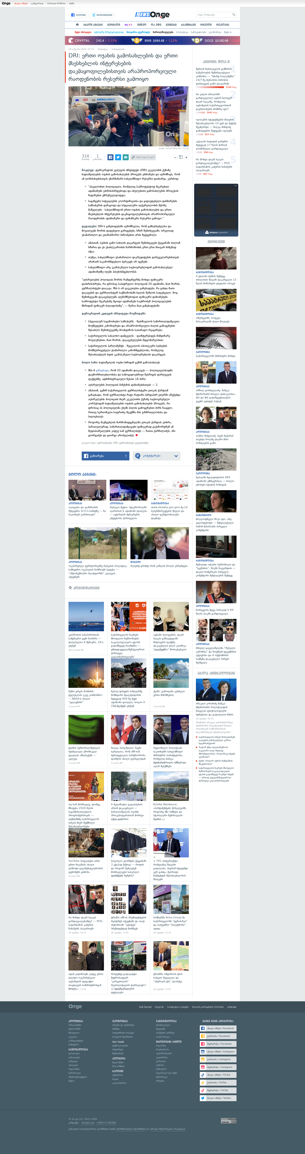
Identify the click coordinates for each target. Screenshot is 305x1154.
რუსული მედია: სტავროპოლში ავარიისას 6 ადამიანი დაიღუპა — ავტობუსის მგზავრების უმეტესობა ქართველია (130, 500)
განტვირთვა (37, 3)
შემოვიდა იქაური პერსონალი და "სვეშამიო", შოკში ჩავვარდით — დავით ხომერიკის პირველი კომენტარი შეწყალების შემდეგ (216, 557)
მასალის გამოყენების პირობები (208, 1007)
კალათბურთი (119, 1083)
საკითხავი (188, 24)
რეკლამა (222, 24)
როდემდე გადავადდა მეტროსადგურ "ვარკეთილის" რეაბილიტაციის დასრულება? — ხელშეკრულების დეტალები (128, 966)
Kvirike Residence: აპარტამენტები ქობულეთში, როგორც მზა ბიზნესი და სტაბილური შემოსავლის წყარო (171, 796)
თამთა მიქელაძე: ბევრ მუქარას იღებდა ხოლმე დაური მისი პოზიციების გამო (216, 426)
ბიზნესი (116, 1029)
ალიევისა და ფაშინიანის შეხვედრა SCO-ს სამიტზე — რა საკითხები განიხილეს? (89, 498)
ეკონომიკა (215, 32)
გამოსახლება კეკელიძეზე (133, 442)
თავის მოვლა (163, 1036)
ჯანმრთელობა (166, 1021)
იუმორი (160, 1065)
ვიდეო (141, 24)
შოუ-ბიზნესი (118, 1066)
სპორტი (117, 1071)
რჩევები (160, 1080)
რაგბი (115, 1079)
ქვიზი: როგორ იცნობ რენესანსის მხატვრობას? (216, 762)
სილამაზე (161, 1045)
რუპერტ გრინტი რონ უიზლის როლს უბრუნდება (161, 547)
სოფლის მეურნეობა (122, 1036)
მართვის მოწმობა (56, 3)
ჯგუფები (80, 15)
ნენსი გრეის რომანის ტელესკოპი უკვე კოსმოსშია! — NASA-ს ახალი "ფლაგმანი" (86, 683)
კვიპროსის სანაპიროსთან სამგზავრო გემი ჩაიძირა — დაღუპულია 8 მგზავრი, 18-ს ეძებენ (86, 626)
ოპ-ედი (156, 24)
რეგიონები (74, 1069)
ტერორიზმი (74, 1029)
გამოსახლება (104, 442)
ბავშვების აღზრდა (165, 1032)
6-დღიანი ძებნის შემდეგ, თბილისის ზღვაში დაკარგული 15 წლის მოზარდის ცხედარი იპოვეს (216, 266)
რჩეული (206, 24)
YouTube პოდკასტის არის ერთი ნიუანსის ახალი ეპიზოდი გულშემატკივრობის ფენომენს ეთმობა (86, 853)
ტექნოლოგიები (120, 1045)
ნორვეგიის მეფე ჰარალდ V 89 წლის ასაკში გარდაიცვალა (216, 598)
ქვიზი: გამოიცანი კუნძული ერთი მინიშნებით (171, 683)
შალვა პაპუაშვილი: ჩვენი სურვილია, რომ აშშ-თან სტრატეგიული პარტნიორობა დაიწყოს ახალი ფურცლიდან (128, 739)
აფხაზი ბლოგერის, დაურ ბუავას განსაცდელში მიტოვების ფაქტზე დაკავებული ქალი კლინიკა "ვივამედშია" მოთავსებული (171, 626)
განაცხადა (102, 370)
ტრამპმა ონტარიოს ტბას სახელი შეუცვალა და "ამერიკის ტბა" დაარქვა (171, 966)
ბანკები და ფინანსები (123, 1025)
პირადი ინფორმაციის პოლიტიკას (167, 1129)
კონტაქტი (232, 1007)
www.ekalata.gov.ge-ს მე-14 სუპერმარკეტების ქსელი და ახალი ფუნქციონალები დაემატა (171, 500)
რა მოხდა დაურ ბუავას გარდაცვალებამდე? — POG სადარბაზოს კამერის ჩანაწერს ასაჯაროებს (86, 909)
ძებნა (71, 3)
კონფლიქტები (75, 1040)
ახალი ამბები (21, 3)
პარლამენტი (74, 1025)
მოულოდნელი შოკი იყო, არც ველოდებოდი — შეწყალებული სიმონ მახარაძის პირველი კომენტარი (216, 511)
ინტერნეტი (117, 1049)
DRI (115, 442)
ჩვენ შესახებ (145, 1007)
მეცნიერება (118, 1053)
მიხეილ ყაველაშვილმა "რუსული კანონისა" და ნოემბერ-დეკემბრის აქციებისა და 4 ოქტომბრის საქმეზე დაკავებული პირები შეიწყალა (216, 641)
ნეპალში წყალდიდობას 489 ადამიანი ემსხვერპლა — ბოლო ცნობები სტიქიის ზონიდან (216, 467)
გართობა (161, 1061)
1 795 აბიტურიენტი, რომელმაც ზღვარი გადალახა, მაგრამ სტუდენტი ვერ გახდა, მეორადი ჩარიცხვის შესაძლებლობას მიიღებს (171, 853)
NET (129, 24)
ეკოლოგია (74, 1053)
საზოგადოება (198, 32)
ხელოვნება (118, 1062)
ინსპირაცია (162, 1077)
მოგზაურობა (162, 1049)
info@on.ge (87, 1122)
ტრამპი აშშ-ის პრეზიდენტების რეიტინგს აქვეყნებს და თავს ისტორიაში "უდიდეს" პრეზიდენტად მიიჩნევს (128, 909)
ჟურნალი (113, 24)
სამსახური (161, 1069)
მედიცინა (160, 1029)
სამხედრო (73, 1044)
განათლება (74, 1057)
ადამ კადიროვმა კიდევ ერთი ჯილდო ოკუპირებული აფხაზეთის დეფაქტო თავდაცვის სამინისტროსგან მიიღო (86, 966)
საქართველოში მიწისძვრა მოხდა (216, 342)
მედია (71, 1080)
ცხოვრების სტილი (168, 1041)
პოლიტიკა (182, 32)
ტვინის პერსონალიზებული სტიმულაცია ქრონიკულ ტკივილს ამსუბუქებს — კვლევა (86, 739)
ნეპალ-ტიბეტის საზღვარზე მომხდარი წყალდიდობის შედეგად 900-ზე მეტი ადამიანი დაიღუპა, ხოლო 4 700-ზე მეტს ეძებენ (128, 683)
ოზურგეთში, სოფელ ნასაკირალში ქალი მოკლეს (216, 306)
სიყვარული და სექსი (166, 1073)
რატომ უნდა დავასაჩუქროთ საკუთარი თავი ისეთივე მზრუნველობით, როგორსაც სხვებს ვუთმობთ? (217, 752)
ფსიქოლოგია (163, 1025)
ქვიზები (171, 24)
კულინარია (162, 1057)
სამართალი (74, 1073)
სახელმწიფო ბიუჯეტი (123, 1032)
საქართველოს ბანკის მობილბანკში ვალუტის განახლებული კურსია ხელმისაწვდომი (217, 740)
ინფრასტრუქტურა (77, 1077)
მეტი (226, 32)
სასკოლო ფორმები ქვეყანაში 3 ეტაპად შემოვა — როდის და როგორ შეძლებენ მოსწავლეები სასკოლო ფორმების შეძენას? (128, 853)
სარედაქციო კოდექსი (178, 1007)
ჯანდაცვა (73, 1061)
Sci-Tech (118, 1041)
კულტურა (118, 1058)
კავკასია (72, 1036)
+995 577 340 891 (106, 1122)
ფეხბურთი (117, 1075)
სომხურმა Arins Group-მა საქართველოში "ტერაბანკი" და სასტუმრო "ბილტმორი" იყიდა (171, 909)
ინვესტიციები (104, 15)
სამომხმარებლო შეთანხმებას (131, 1129)
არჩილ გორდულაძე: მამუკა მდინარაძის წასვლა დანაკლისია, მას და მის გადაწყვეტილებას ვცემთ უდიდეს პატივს (216, 382)
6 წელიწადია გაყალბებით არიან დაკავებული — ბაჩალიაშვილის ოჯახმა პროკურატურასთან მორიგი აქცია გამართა (128, 796)
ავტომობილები (164, 1053)
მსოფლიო (73, 1032)
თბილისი (73, 1065)
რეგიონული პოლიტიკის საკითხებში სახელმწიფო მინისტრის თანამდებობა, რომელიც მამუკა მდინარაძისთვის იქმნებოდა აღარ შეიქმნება (171, 739)
